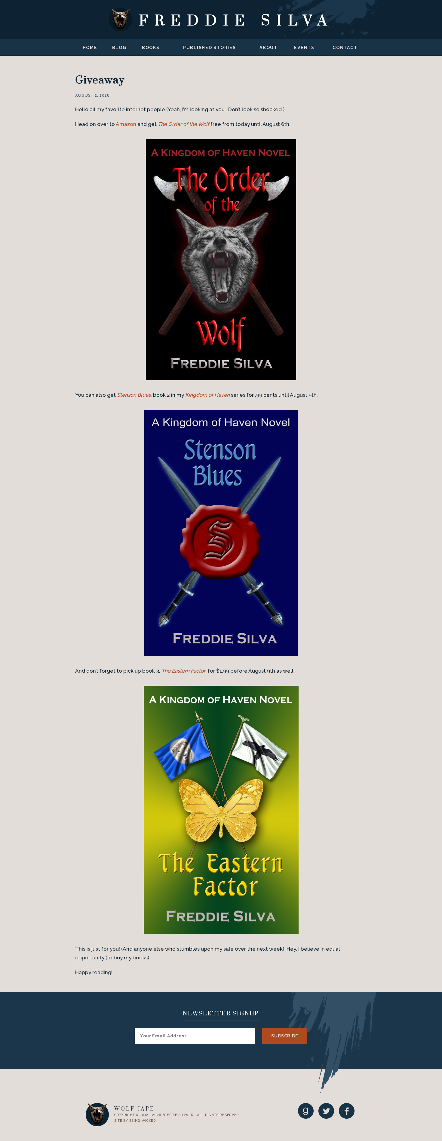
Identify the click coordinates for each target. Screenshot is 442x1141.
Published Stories (209, 47)
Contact (345, 47)
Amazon (126, 124)
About (268, 47)
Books (151, 47)
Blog (119, 47)
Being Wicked (142, 1121)
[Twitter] (326, 1111)
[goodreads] (306, 1111)
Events (304, 47)
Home (90, 47)
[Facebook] (347, 1111)
